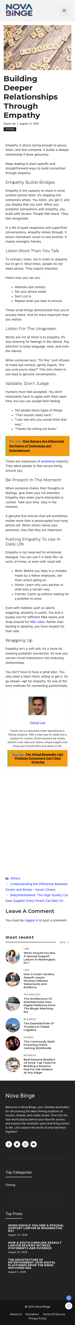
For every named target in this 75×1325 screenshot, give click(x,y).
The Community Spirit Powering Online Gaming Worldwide (39, 1045)
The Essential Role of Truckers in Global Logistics (39, 1027)
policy (42, 1318)
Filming (10, 1185)
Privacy (33, 1318)
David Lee (10, 123)
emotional (48, 461)
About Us (16, 1314)
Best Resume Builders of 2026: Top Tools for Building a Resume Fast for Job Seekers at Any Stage (40, 1066)
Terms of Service (54, 1314)
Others (9, 129)
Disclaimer (32, 1314)
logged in (31, 920)
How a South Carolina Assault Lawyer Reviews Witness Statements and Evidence (39, 980)
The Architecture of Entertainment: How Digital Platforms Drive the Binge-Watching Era (40, 1005)
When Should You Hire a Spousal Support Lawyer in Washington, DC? (40, 957)
